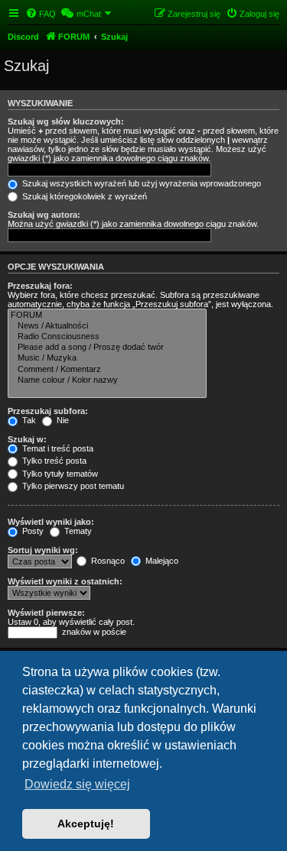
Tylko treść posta (53, 460)
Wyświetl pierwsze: (46, 612)
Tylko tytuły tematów (59, 473)
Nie (61, 420)
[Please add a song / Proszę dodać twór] (107, 347)
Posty (32, 531)
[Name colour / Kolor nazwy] (107, 380)
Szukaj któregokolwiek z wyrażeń (83, 196)
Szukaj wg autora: (44, 214)
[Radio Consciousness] (107, 337)
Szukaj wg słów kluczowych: (66, 121)
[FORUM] (107, 315)
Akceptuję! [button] (85, 823)
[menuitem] (40, 14)
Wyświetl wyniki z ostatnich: (65, 581)
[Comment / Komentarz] (107, 369)
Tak (28, 420)
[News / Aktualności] (107, 326)
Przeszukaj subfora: (48, 411)
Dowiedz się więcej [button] (77, 784)
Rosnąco (107, 560)
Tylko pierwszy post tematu (72, 485)
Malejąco (160, 560)
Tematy (77, 531)
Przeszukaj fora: (40, 285)
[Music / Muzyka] (107, 358)
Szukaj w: (27, 439)
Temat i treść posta (56, 448)
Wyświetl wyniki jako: (51, 521)
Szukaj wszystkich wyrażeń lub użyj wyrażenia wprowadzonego (140, 183)
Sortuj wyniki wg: (43, 550)
